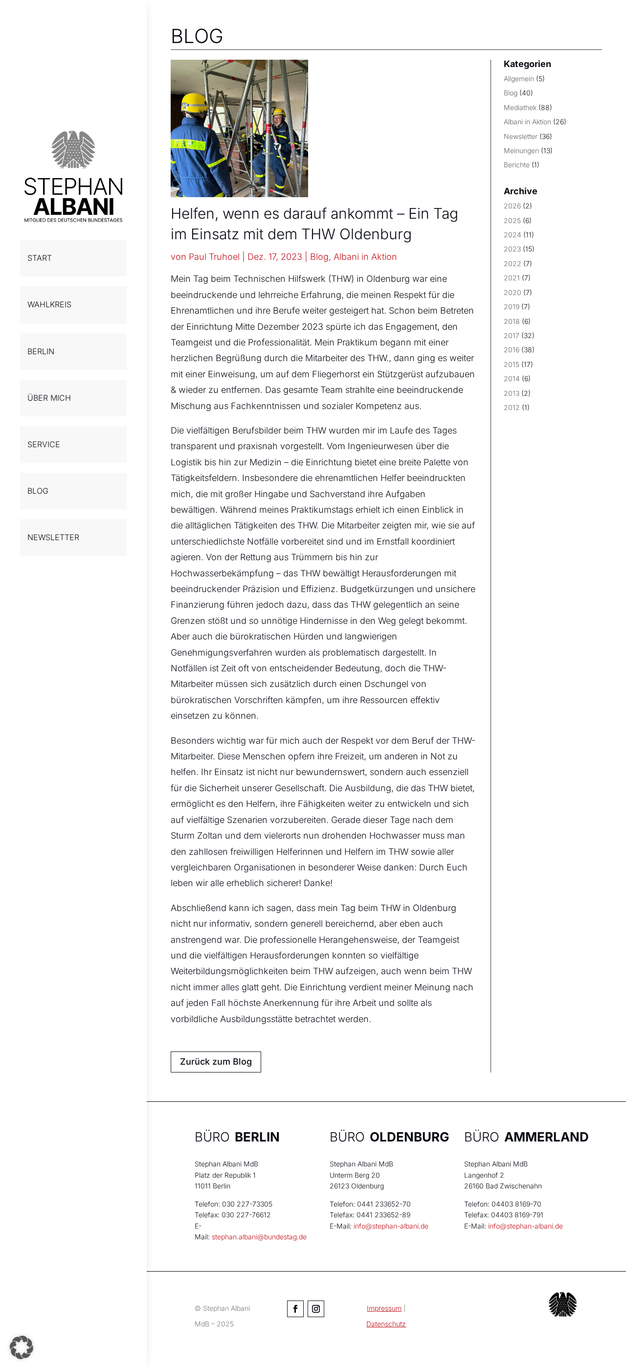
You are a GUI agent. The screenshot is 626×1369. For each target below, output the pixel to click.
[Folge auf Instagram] (316, 1309)
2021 (512, 278)
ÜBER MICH (49, 398)
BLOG (37, 491)
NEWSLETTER (53, 537)
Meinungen (521, 150)
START (39, 258)
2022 (512, 263)
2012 (512, 407)
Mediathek (520, 107)
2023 (512, 249)
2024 (512, 234)
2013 (511, 393)
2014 (512, 378)
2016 (511, 349)
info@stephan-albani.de (391, 1226)
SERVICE (43, 444)
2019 (511, 306)
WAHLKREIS (49, 304)
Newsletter (520, 136)
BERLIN (40, 351)
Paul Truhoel (214, 256)
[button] (21, 1347)
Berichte (517, 164)
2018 (512, 321)
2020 (512, 292)
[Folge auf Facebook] (295, 1309)
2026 (512, 206)
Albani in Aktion (365, 256)
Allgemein (519, 78)
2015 (511, 364)
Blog (319, 256)
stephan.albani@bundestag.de (259, 1236)
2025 (512, 220)
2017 (511, 335)
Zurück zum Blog (216, 1061)
